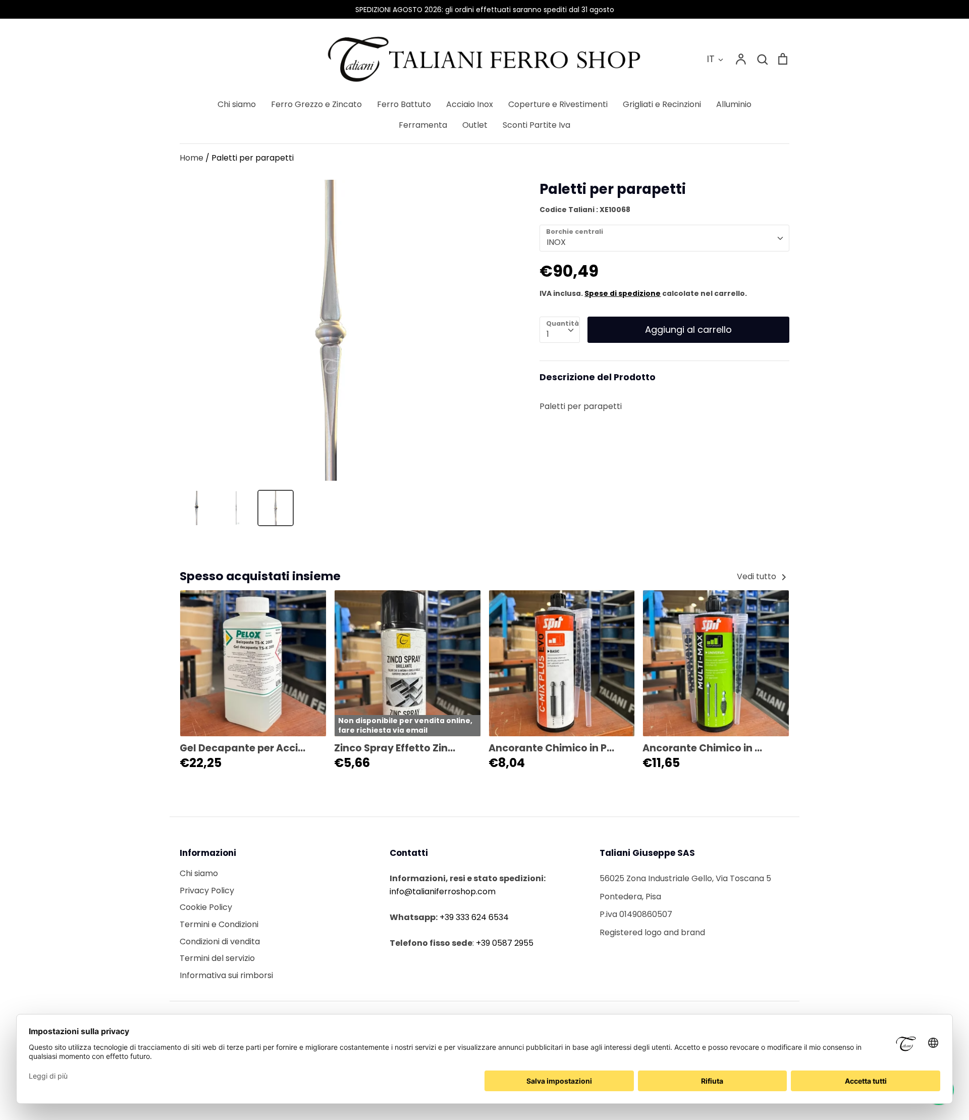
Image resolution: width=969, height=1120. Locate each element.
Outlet (475, 125)
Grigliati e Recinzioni (662, 104)
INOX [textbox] (556, 242)
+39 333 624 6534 (474, 917)
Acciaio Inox (469, 104)
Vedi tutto (757, 576)
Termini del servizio (217, 958)
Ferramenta (423, 125)
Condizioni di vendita (220, 941)
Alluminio (733, 104)
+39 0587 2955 (504, 943)
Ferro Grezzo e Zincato (316, 104)
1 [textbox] (548, 334)
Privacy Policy (207, 890)
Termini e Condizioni (219, 924)
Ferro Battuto (404, 104)
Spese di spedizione (622, 293)
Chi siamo (237, 104)
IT (711, 59)
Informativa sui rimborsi (226, 975)
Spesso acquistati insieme (260, 576)
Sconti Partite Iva (536, 125)
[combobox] (664, 238)
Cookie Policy (206, 907)
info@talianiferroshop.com (443, 891)
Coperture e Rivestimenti (558, 104)
